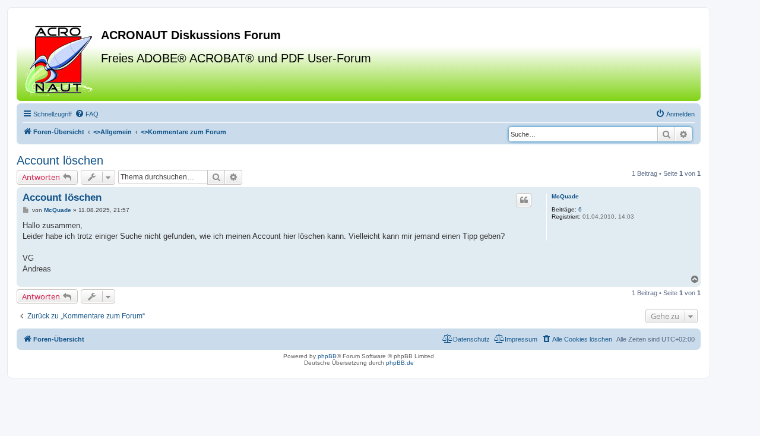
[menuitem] (87, 114)
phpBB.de (400, 362)
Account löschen (60, 160)
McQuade (565, 196)
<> (112, 131)
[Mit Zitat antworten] (523, 200)
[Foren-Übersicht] (60, 59)
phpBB (327, 356)
